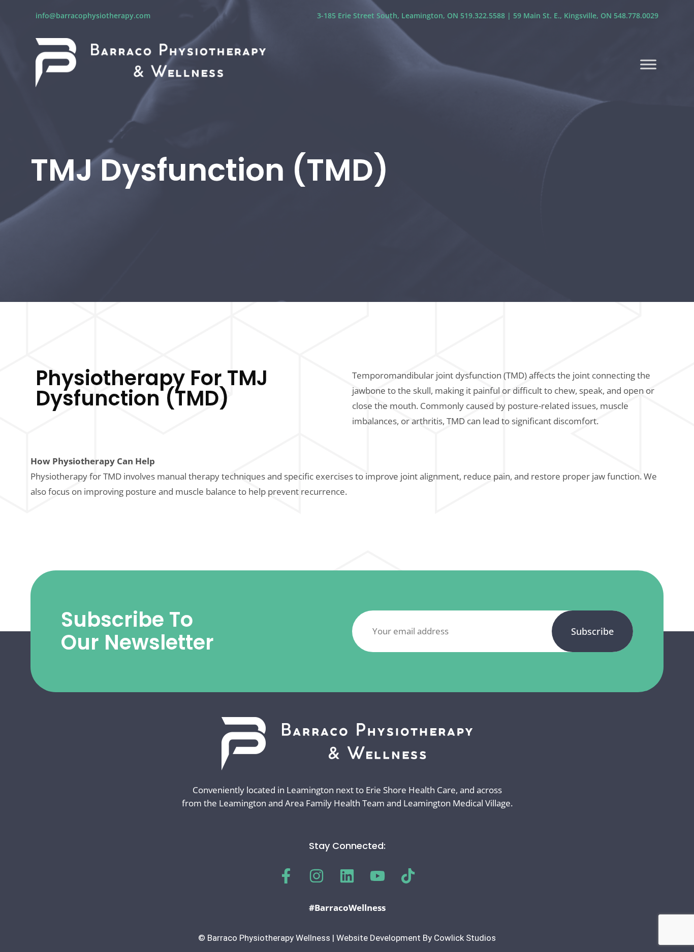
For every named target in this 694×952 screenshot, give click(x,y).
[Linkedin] (347, 876)
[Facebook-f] (286, 876)
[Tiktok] (408, 876)
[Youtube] (377, 876)
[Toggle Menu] (648, 64)
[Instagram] (316, 876)
